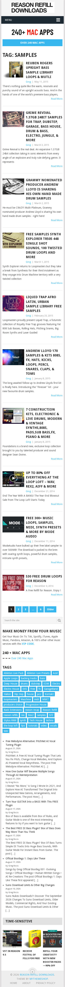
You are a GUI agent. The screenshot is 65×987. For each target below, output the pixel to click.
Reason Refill (50, 709)
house (30, 694)
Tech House (35, 720)
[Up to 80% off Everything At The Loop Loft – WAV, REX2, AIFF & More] (13, 479)
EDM (46, 683)
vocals (53, 725)
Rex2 (31, 715)
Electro (56, 683)
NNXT (45, 699)
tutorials (32, 725)
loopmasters (10, 699)
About (26, 983)
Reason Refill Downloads (37, 974)
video (44, 725)
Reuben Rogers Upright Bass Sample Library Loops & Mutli (39, 70)
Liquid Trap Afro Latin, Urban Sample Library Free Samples (44, 304)
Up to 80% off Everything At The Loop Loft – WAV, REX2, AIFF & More (42, 479)
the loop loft (11, 725)
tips (23, 725)
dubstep (35, 683)
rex (23, 715)
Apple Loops (11, 678)
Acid (55, 673)
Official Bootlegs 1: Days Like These (25, 858)
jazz (39, 694)
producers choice (13, 704)
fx (39, 688)
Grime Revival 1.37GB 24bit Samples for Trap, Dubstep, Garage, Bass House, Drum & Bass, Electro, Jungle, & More (44, 126)
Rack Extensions (13, 709)
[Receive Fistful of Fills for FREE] (32, 939)
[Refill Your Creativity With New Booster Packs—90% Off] (52, 939)
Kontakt (49, 694)
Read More (56, 98)
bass (42, 678)
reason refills (11, 715)
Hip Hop (18, 694)
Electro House (11, 688)
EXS (25, 688)
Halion (7, 694)
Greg (28, 81)
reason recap (32, 709)
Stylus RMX (10, 720)
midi (36, 699)
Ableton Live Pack (13, 673)
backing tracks (29, 678)
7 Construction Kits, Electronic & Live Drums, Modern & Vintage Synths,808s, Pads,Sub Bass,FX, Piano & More (44, 423)
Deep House (10, 683)
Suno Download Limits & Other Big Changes (30, 885)
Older (50, 609)
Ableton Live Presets (38, 673)
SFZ (51, 715)
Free (32, 688)
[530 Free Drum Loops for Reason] (13, 583)
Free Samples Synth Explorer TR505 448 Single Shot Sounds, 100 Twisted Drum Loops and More (44, 245)
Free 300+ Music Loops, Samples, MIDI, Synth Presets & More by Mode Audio (43, 527)
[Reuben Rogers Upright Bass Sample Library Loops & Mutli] (13, 69)
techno (49, 720)
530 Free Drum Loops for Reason (44, 578)
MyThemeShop (38, 978)
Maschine (26, 699)
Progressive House (36, 704)
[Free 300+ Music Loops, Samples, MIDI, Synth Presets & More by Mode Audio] (13, 524)
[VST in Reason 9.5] (12, 939)
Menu (8, 19)
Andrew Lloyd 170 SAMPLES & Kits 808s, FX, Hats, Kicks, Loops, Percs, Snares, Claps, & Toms (43, 362)
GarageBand (51, 688)
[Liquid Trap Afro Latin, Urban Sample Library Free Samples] (13, 303)
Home (13, 983)
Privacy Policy (45, 983)
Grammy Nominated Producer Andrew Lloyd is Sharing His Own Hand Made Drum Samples (44, 189)
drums (24, 683)
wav (6, 730)
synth (23, 720)
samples (41, 715)
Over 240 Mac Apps (32, 42)
